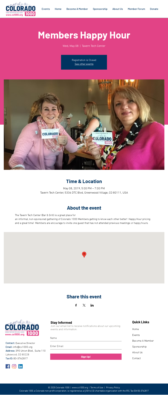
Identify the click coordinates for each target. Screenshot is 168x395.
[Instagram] (14, 366)
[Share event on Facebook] (76, 305)
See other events (84, 64)
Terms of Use (96, 387)
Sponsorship (139, 346)
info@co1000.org (22, 347)
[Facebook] (8, 366)
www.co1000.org (80, 387)
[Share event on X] (84, 305)
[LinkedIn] (20, 366)
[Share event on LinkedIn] (92, 305)
